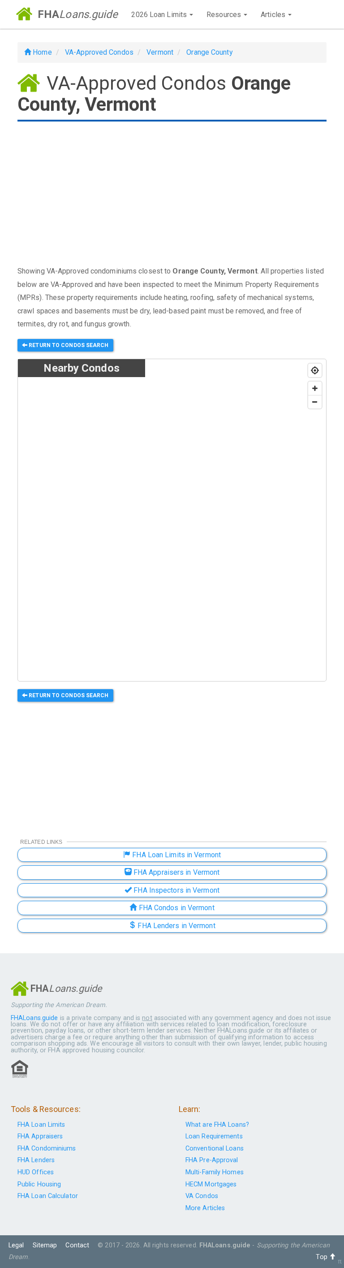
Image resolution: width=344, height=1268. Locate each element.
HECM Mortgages (210, 1184)
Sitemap (45, 1245)
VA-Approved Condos (99, 52)
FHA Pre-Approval (211, 1160)
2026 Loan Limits (160, 14)
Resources (224, 14)
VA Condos (201, 1196)
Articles (274, 14)
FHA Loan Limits (41, 1125)
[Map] (235, 520)
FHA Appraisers (40, 1136)
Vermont (159, 52)
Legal (16, 1245)
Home (41, 52)
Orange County (209, 52)
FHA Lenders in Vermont (175, 925)
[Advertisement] (172, 194)
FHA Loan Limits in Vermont (175, 855)
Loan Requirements (214, 1136)
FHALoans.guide (34, 1018)
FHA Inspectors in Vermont (175, 890)
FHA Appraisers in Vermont (176, 872)
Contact (77, 1245)
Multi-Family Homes (214, 1172)
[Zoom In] (315, 388)
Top (322, 1257)
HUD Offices (35, 1172)
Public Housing (39, 1184)
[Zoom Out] (315, 401)
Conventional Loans (214, 1148)
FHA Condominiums (46, 1148)
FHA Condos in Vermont (175, 907)
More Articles (205, 1208)
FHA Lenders (36, 1160)
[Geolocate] (315, 370)
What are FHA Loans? (217, 1125)
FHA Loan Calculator (47, 1196)
